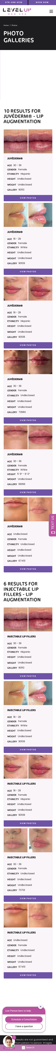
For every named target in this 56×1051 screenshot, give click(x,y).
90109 (22, 263)
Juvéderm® (18, 116)
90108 (22, 337)
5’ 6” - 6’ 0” (23, 474)
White (23, 247)
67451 (22, 561)
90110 (21, 190)
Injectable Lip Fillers (21, 591)
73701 (22, 890)
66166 (22, 484)
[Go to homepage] (23, 11)
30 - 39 (17, 165)
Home (6, 25)
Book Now (42, 2)
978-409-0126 (13, 2)
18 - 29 (17, 239)
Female (22, 169)
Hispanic (25, 174)
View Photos (28, 198)
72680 (22, 412)
